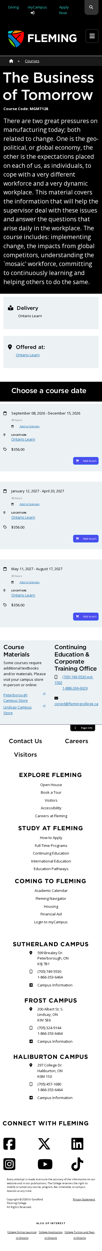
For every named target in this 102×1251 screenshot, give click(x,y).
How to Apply (51, 837)
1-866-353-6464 (50, 977)
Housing (51, 906)
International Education (51, 861)
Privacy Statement (84, 1199)
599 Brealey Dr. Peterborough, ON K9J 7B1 (53, 958)
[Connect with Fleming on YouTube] (46, 1167)
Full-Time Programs (51, 845)
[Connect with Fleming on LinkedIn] (79, 1147)
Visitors (25, 754)
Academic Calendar (51, 890)
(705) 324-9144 (49, 1027)
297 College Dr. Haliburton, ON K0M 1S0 (50, 1071)
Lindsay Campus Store (17, 710)
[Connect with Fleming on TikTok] (79, 1167)
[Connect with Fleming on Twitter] (45, 1147)
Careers (82, 741)
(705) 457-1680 (49, 1084)
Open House (51, 784)
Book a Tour (51, 792)
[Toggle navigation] (92, 36)
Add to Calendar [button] (29, 426)
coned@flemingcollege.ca (76, 703)
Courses (32, 60)
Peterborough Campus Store (15, 697)
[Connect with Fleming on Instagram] (11, 1167)
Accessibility (51, 807)
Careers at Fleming (51, 815)
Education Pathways (51, 868)
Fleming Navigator (51, 898)
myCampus (37, 7)
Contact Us (25, 741)
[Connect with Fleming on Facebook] (11, 1147)
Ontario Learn (28, 354)
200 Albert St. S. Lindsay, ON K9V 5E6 (50, 1015)
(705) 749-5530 (49, 971)
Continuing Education (51, 853)
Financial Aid (51, 914)
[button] (91, 7)
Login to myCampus (51, 921)
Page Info (86, 727)
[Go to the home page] (42, 39)
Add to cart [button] (90, 461)
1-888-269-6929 (75, 688)
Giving (13, 7)
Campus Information (55, 985)
